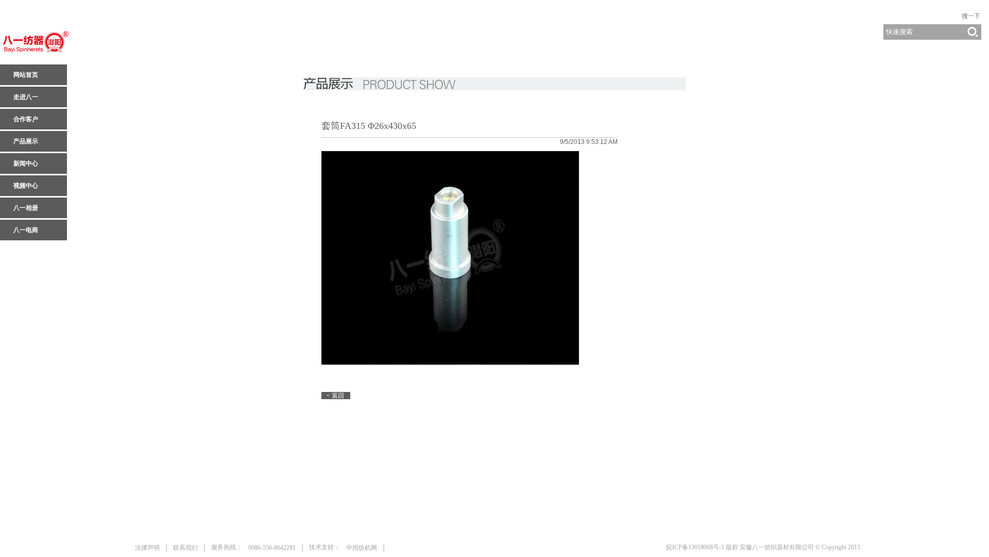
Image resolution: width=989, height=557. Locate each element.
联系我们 (185, 547)
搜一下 (971, 16)
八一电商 (25, 230)
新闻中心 (25, 163)
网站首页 (25, 74)
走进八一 (25, 97)
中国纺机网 (361, 547)
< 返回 (335, 395)
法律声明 (147, 547)
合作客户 (25, 119)
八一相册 (25, 207)
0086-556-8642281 (272, 547)
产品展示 (25, 141)
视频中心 (25, 185)
